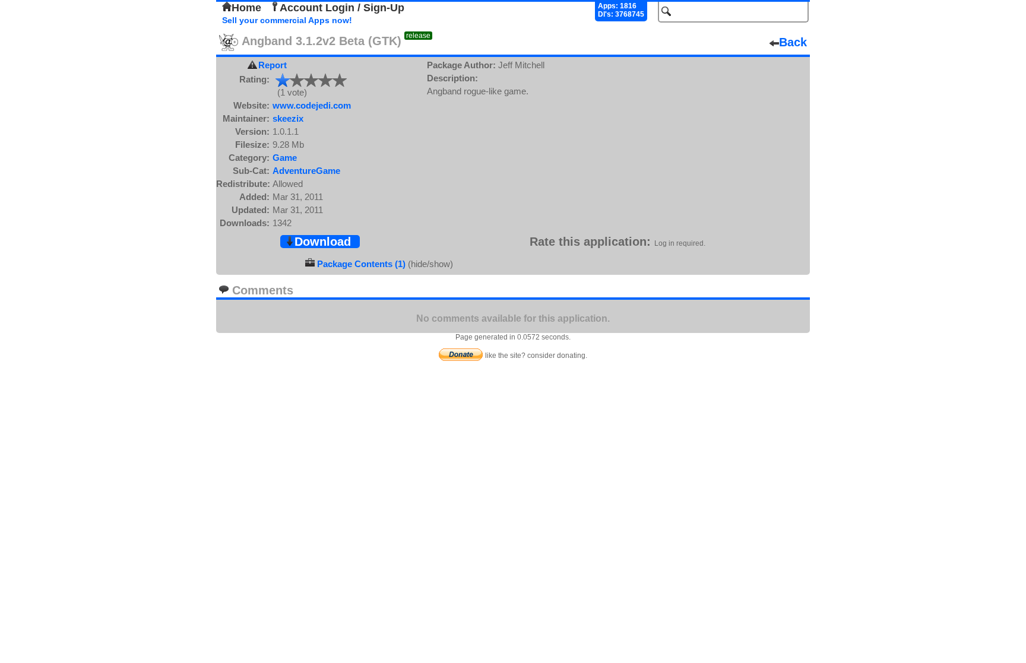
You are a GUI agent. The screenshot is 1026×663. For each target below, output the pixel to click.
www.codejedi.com (312, 105)
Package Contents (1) (361, 264)
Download (322, 241)
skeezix (288, 118)
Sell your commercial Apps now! (287, 20)
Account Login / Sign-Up (342, 8)
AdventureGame (306, 171)
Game (285, 158)
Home (246, 8)
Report (272, 65)
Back (793, 42)
